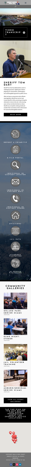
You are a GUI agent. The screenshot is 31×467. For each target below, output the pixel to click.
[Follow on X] (14, 464)
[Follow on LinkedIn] (20, 464)
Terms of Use (21, 460)
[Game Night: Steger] (15, 326)
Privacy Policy (11, 460)
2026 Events (7, 314)
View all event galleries (16, 400)
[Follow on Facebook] (11, 464)
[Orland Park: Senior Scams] (15, 301)
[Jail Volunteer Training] (15, 352)
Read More (15, 114)
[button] (14, 433)
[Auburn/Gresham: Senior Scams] (15, 378)
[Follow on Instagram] (17, 464)
